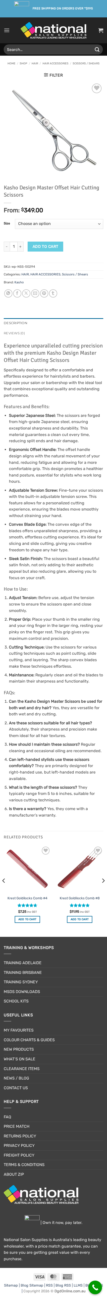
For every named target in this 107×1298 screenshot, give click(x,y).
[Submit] (97, 49)
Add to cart (45, 246)
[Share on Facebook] (17, 293)
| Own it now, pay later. (61, 1222)
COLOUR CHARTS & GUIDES (29, 1040)
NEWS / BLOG (16, 1078)
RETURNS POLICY (20, 1136)
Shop (23, 63)
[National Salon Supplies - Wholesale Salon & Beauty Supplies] (54, 30)
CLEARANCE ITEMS (22, 1068)
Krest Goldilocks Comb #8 (80, 898)
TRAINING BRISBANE (23, 972)
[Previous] (4, 890)
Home (11, 63)
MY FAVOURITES (19, 1030)
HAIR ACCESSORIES (55, 63)
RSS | (50, 1285)
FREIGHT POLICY (19, 1155)
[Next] (103, 890)
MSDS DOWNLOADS (22, 991)
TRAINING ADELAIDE (23, 962)
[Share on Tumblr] (53, 293)
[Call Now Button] (95, 1287)
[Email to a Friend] (35, 293)
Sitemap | (12, 1285)
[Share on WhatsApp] (8, 293)
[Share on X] (26, 293)
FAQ (7, 1117)
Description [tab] (15, 323)
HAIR (35, 63)
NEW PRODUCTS (19, 1049)
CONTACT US (16, 1087)
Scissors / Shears (86, 63)
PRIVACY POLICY (19, 1145)
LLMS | (79, 1285)
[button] (7, 30)
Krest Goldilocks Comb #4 (27, 898)
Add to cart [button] (27, 919)
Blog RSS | (64, 1285)
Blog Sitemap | (33, 1285)
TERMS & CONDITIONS (24, 1164)
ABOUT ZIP (14, 1174)
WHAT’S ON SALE (19, 1059)
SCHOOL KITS (16, 1001)
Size (7, 223)
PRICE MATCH (16, 1126)
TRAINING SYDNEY (21, 982)
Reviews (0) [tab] (14, 333)
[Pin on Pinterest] (44, 293)
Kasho (19, 282)
